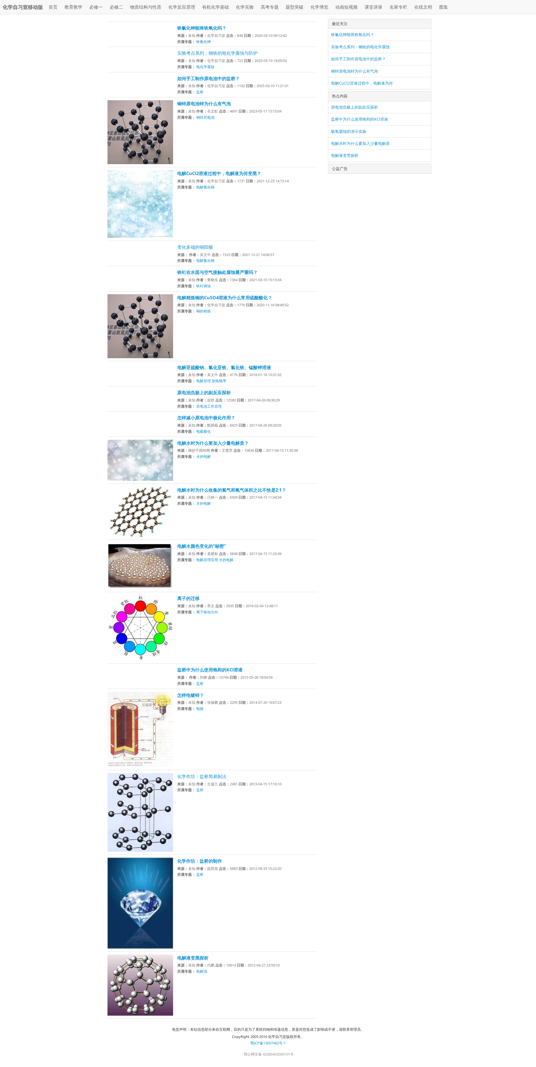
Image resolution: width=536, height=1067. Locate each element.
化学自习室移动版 (23, 7)
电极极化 (203, 431)
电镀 (200, 708)
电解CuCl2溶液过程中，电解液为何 (362, 83)
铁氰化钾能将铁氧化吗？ (352, 34)
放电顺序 (219, 380)
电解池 (201, 971)
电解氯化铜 (205, 187)
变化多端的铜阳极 (195, 247)
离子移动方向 (207, 611)
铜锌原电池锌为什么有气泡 (354, 71)
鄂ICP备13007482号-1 (268, 1043)
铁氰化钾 (203, 41)
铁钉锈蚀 (203, 285)
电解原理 (203, 380)
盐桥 (200, 91)
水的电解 (203, 456)
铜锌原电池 (205, 117)
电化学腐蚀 (205, 66)
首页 (53, 7)
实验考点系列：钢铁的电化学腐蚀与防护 (217, 53)
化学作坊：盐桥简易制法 (201, 776)
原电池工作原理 (209, 406)
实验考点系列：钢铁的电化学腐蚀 (360, 46)
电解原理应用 (207, 559)
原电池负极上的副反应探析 (354, 107)
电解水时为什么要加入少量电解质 (360, 143)
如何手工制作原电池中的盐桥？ (358, 58)
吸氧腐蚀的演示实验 (348, 131)
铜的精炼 (203, 311)
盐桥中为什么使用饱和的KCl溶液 (359, 119)
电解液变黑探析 (344, 155)
